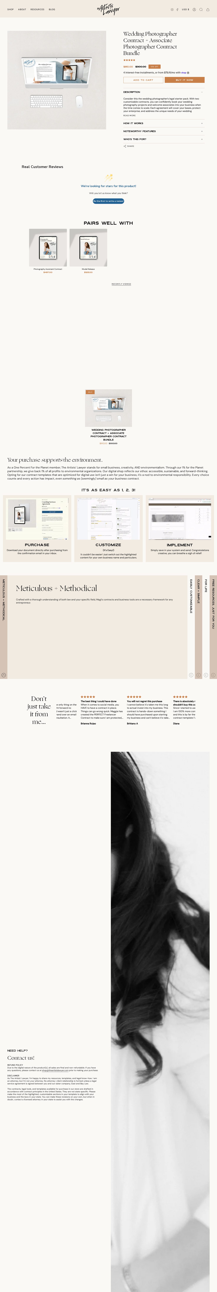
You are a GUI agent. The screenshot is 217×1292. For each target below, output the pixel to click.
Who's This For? (134, 139)
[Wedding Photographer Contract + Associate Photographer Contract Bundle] (108, 408)
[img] (79, 697)
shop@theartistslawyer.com (55, 1070)
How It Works (133, 123)
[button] (10, 9)
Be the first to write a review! (108, 201)
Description (131, 92)
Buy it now (184, 80)
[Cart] (207, 9)
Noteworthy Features (139, 131)
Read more (129, 115)
